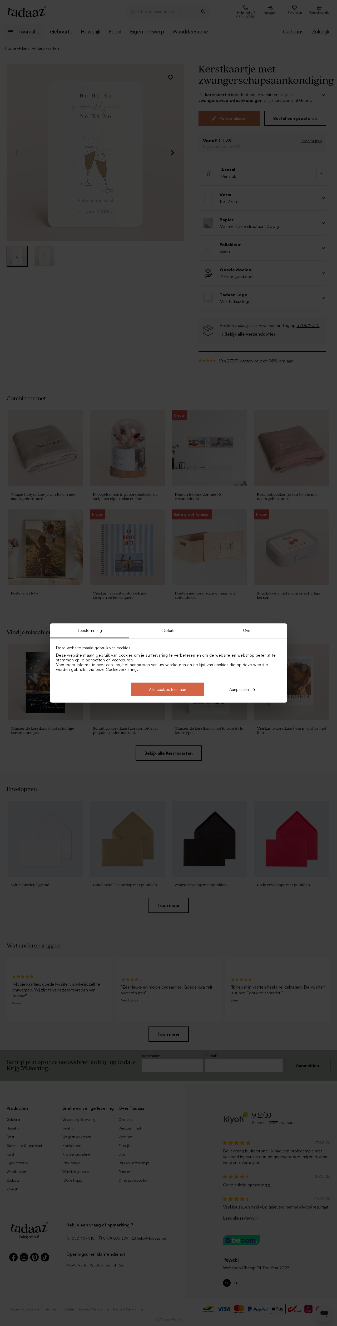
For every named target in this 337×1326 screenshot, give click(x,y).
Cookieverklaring (121, 669)
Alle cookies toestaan (167, 689)
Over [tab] (247, 630)
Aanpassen (239, 689)
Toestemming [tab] (89, 630)
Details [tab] (168, 630)
